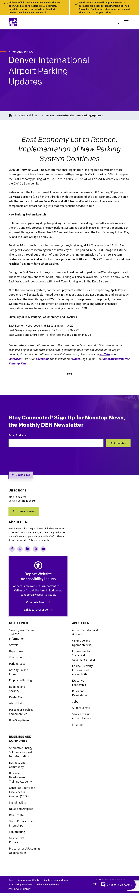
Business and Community (17, 765)
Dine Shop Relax (19, 720)
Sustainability (17, 802)
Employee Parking (20, 680)
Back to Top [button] (23, 475)
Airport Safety (81, 708)
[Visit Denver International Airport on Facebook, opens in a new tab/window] (12, 549)
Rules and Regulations (79, 693)
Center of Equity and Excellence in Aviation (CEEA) (22, 792)
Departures (16, 651)
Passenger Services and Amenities (21, 712)
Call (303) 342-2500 (36, 610)
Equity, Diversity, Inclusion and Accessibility (82, 670)
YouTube (105, 354)
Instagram (15, 359)
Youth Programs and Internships (22, 823)
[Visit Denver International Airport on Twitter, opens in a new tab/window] (20, 549)
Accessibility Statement (20, 884)
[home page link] (37, 22)
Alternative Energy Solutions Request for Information (20, 752)
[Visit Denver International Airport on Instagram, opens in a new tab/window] (35, 549)
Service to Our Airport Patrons (82, 716)
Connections (17, 657)
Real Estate (16, 815)
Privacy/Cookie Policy (19, 889)
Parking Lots (17, 664)
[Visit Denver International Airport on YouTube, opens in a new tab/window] (43, 549)
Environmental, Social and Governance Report (84, 655)
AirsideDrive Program (16, 840)
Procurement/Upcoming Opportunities (24, 850)
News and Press (28, 115)
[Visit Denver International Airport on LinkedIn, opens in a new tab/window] (27, 549)
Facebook (42, 359)
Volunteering (17, 832)
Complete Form (36, 602)
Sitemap (77, 725)
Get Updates (118, 443)
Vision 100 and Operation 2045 (82, 643)
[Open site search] (117, 22)
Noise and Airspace (21, 809)
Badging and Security (17, 689)
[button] (126, 22)
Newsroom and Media (28, 880)
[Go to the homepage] (10, 115)
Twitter (75, 359)
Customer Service (24, 511)
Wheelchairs (16, 703)
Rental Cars (16, 697)
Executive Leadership (79, 683)
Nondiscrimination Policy (56, 880)
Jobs (75, 702)
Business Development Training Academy (20, 777)
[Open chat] (116, 884)
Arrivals (13, 645)
